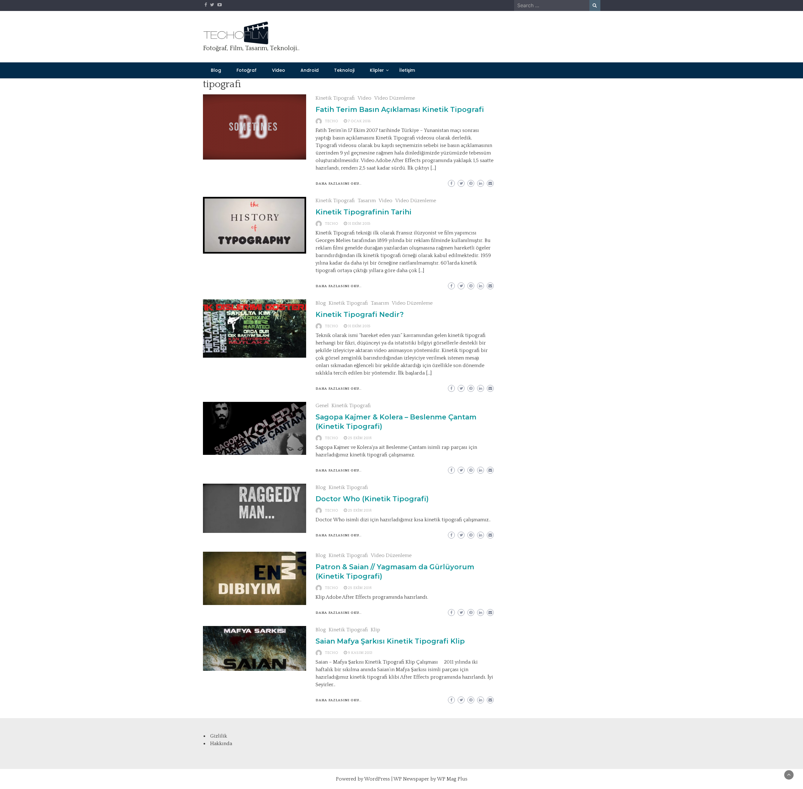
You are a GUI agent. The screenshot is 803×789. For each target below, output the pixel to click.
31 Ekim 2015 (359, 224)
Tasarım (367, 200)
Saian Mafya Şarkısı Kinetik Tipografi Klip (390, 641)
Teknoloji (344, 70)
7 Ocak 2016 (359, 121)
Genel (322, 405)
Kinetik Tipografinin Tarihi (364, 212)
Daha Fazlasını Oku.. (339, 184)
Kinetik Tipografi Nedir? (360, 314)
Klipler (377, 70)
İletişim (407, 70)
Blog (216, 70)
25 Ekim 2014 (360, 438)
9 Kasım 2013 (360, 653)
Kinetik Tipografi (335, 98)
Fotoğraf (247, 70)
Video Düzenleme (394, 98)
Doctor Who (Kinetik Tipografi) (372, 499)
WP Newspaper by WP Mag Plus (430, 779)
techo (331, 121)
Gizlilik (218, 736)
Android (309, 70)
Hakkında (221, 743)
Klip (375, 630)
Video (278, 70)
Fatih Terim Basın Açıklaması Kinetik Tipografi (400, 109)
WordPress (377, 779)
